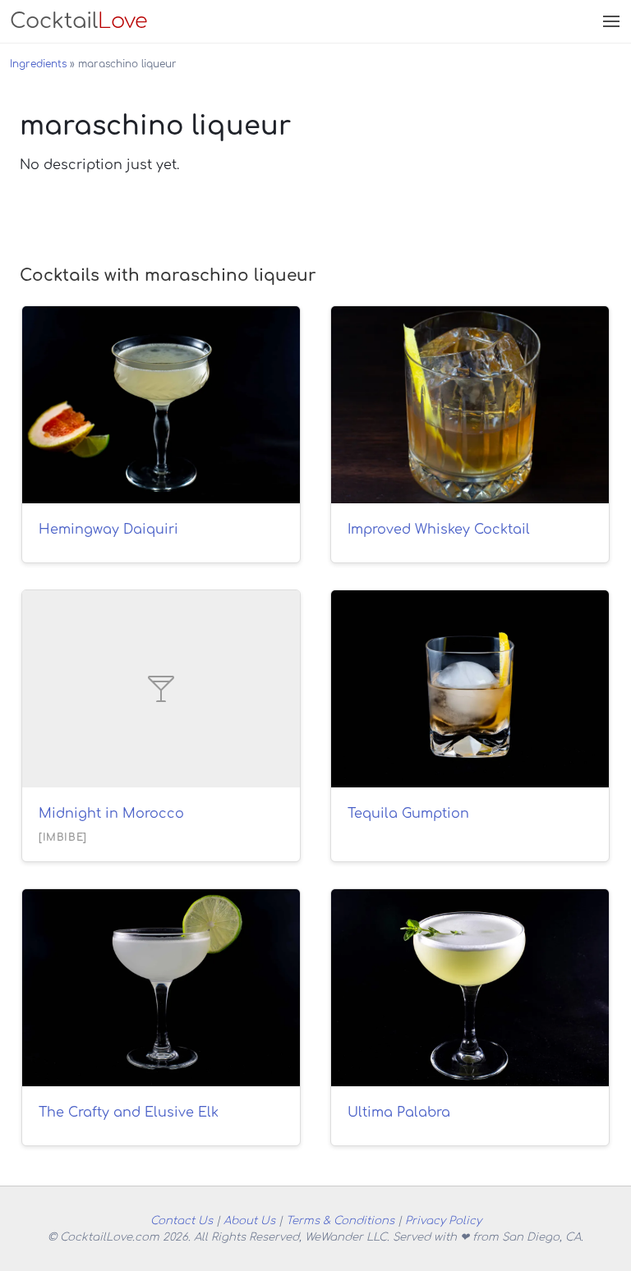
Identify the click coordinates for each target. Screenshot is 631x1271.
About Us (249, 1220)
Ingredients (38, 64)
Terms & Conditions (340, 1220)
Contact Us (181, 1220)
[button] (609, 21)
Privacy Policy (443, 1220)
